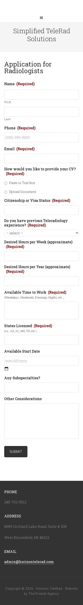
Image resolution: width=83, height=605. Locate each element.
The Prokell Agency (44, 593)
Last (7, 119)
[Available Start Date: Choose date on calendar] (6, 368)
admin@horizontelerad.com (29, 561)
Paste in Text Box (22, 183)
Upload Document (22, 192)
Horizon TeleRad (41, 6)
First (7, 102)
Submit (16, 452)
